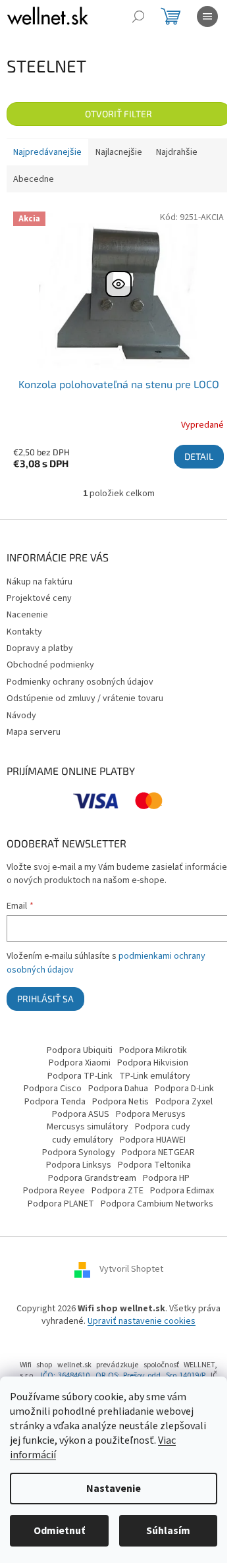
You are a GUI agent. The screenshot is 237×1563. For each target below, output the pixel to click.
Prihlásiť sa (45, 998)
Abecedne (33, 179)
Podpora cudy (162, 1126)
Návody (21, 715)
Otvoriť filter (118, 113)
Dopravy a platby (40, 648)
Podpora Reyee (54, 1190)
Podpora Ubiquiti (80, 1050)
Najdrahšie (177, 152)
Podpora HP (166, 1178)
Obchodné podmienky (50, 664)
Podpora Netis (120, 1101)
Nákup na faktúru (39, 581)
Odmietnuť (59, 1530)
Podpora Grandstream (92, 1178)
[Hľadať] (138, 16)
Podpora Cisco (53, 1088)
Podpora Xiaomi (80, 1062)
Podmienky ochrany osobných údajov (80, 682)
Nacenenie (27, 614)
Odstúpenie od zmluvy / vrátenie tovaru (85, 698)
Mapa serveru (34, 732)
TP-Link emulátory (154, 1076)
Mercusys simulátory (87, 1126)
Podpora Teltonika (154, 1165)
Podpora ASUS (80, 1114)
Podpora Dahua (118, 1088)
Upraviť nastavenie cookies (142, 1321)
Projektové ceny (39, 598)
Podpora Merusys (151, 1114)
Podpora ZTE (118, 1190)
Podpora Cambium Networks (157, 1203)
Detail (198, 456)
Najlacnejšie (118, 152)
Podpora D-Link (184, 1088)
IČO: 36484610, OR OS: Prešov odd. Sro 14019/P (123, 1375)
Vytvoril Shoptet (131, 1269)
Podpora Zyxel (184, 1101)
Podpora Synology (78, 1152)
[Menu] (207, 16)
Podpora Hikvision (152, 1062)
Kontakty (24, 632)
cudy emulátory (82, 1140)
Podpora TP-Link (80, 1076)
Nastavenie (113, 1488)
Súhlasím (168, 1530)
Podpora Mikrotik (153, 1050)
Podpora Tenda (55, 1101)
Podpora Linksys (78, 1165)
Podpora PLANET (61, 1203)
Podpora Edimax (182, 1190)
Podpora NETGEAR (158, 1152)
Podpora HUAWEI (153, 1140)
